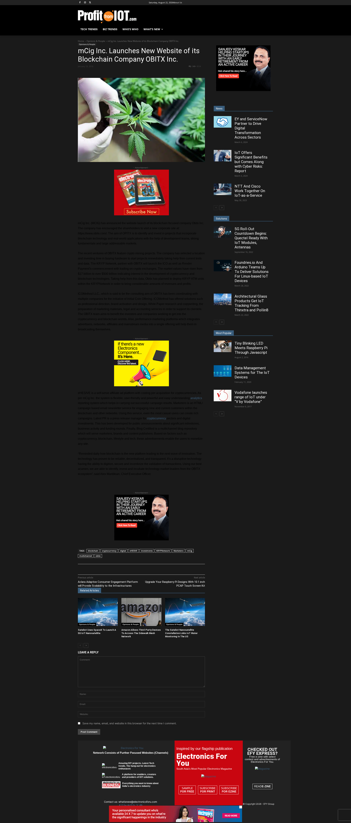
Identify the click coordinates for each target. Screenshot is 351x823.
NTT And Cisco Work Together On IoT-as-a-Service (250, 191)
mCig (189, 550)
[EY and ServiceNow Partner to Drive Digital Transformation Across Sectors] (222, 122)
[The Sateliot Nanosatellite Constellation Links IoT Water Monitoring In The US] (185, 612)
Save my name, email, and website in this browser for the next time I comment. (129, 723)
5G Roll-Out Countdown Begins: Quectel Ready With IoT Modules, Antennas (251, 238)
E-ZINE (266, 786)
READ (262, 786)
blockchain (93, 550)
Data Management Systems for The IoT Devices (252, 372)
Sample (187, 790)
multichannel (85, 555)
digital (123, 550)
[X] (90, 3)
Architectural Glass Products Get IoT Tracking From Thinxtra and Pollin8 (251, 303)
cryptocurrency (156, 418)
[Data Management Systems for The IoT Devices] (222, 371)
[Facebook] (80, 3)
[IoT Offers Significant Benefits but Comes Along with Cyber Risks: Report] (222, 155)
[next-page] (86, 645)
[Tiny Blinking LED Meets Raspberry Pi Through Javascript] (222, 346)
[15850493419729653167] (141, 214)
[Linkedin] (137, 73)
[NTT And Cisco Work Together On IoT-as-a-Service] (222, 189)
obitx (98, 555)
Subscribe (208, 790)
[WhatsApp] (129, 73)
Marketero (178, 550)
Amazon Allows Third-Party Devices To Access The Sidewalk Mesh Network (141, 633)
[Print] (154, 73)
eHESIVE (133, 550)
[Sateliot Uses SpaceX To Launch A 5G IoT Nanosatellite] (98, 612)
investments (147, 550)
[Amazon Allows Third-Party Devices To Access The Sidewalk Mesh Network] (141, 612)
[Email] (145, 73)
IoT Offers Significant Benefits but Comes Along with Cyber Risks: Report (251, 161)
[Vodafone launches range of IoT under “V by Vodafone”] (222, 395)
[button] (268, 29)
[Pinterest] (120, 73)
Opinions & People (95, 41)
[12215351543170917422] (141, 539)
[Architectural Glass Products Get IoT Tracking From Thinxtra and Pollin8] (222, 299)
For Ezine (229, 791)
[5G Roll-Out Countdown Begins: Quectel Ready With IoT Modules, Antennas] (222, 232)
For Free (187, 791)
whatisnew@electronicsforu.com (137, 801)
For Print (207, 791)
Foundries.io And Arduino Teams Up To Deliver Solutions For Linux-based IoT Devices (252, 271)
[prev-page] (80, 645)
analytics (196, 398)
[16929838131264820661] (141, 385)
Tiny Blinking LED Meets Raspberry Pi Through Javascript (251, 348)
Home (81, 41)
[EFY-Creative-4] (175, 821)
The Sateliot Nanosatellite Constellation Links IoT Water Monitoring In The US (181, 633)
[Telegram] (162, 73)
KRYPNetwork (163, 550)
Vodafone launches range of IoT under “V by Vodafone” (251, 397)
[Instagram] (85, 3)
